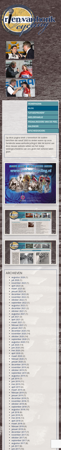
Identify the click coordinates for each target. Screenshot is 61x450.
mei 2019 (15, 384)
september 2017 (19, 440)
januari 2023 (17, 291)
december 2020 (18, 330)
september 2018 (19, 406)
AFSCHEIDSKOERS (36, 130)
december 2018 (18, 398)
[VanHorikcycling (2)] (30, 183)
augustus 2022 (18, 305)
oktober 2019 (17, 370)
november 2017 (18, 434)
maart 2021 (16, 322)
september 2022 (19, 302)
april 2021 (15, 319)
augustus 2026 (18, 277)
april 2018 (15, 420)
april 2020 (15, 353)
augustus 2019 (18, 375)
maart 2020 (16, 356)
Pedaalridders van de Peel (42, 121)
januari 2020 (17, 361)
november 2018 (18, 401)
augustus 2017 (18, 443)
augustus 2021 (18, 314)
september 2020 (19, 339)
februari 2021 (17, 325)
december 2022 (18, 294)
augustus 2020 (18, 342)
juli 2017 (15, 446)
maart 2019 (16, 389)
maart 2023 (16, 288)
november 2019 (18, 367)
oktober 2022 (17, 299)
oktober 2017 (17, 437)
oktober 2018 (17, 403)
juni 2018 (15, 415)
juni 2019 (15, 381)
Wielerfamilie (35, 117)
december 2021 (18, 308)
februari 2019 (17, 392)
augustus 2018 (18, 409)
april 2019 (15, 387)
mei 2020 (15, 350)
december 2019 (18, 364)
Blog (31, 108)
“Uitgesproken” (36, 112)
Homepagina (34, 103)
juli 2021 (15, 316)
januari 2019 (17, 395)
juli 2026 (15, 280)
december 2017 (18, 432)
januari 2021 (17, 328)
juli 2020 (15, 344)
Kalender (33, 126)
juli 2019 (15, 378)
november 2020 (18, 333)
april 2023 (15, 285)
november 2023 (18, 283)
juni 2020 (15, 347)
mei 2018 (15, 418)
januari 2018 (17, 429)
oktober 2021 (17, 311)
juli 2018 (15, 412)
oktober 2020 (17, 336)
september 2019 (19, 373)
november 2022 (18, 297)
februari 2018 (17, 426)
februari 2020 (17, 358)
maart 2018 (16, 423)
